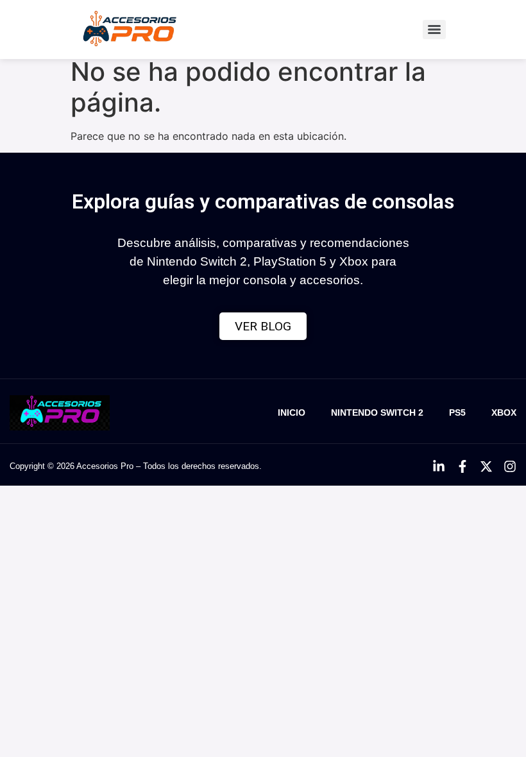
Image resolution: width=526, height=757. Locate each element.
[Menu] (434, 29)
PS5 (457, 412)
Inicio (291, 412)
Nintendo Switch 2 (377, 412)
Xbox (503, 412)
